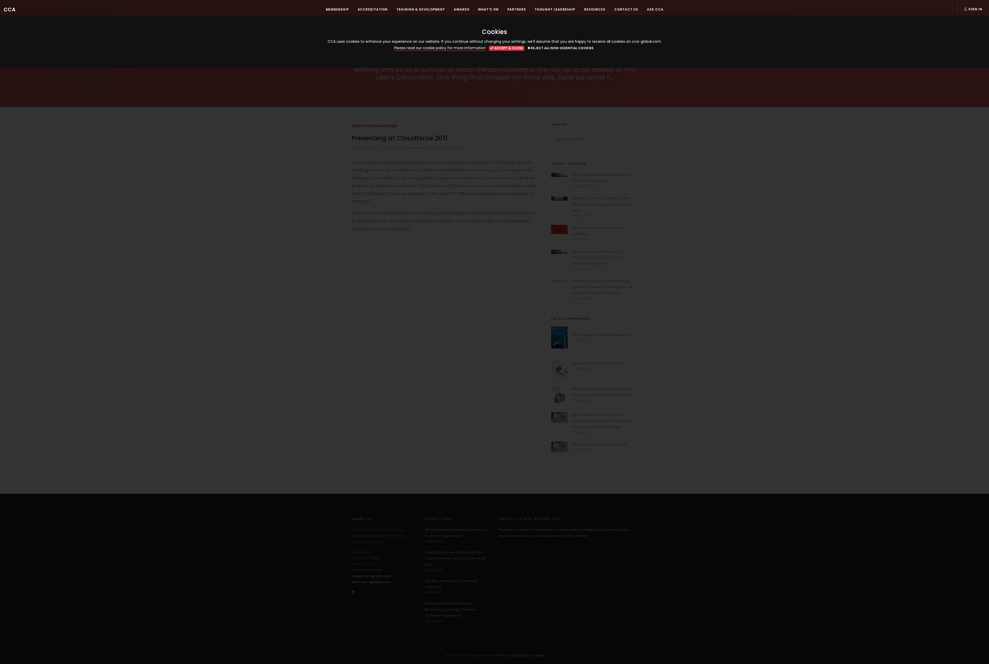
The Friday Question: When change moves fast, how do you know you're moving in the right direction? (602, 287)
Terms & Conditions (513, 655)
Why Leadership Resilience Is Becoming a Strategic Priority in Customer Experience (598, 257)
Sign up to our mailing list (529, 519)
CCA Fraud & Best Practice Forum (599, 444)
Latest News (438, 519)
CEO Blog (389, 147)
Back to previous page (375, 125)
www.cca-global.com (371, 582)
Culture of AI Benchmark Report (598, 363)
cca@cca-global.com (371, 576)
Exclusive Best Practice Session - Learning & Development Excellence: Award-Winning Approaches (602, 420)
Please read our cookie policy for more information (440, 47)
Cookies (537, 655)
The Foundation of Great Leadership (602, 335)
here (519, 221)
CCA (9, 9)
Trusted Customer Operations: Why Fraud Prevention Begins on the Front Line (602, 204)
